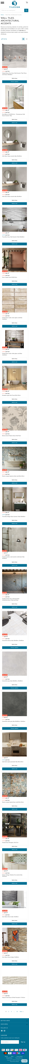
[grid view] (23, 39)
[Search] (26, 10)
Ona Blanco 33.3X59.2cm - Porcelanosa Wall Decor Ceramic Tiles (13, 115)
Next (21, 1011)
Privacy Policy (20, 1056)
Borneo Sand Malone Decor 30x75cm (11, 435)
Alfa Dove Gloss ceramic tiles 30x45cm (12, 196)
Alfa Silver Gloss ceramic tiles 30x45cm (12, 156)
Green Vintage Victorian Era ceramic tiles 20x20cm (12, 875)
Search (6, 1056)
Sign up (23, 1042)
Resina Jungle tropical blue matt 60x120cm (13, 802)
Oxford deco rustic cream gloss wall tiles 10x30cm (12, 318)
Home (2, 14)
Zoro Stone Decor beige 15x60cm (10, 957)
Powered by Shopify (14, 1061)
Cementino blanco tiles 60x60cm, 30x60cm (13, 640)
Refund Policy (9, 1058)
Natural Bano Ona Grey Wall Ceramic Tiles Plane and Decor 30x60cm (14, 73)
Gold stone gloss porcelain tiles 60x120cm (12, 761)
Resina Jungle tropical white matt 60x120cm (13, 476)
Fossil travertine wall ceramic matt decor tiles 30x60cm (13, 557)
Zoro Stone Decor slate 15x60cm (10, 916)
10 (17, 1011)
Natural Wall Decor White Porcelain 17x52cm (13, 997)
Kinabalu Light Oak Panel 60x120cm (11, 395)
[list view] (26, 39)
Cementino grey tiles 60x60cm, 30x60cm (12, 681)
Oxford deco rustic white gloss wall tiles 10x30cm (12, 354)
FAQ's (12, 1056)
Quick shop (14, 78)
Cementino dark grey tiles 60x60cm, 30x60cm (13, 721)
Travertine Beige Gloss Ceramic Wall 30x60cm (13, 516)
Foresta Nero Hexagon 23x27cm (10, 842)
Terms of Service (19, 1058)
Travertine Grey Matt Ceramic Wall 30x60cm (13, 237)
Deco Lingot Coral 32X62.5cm (9, 277)
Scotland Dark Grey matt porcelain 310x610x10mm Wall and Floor (10, 599)
